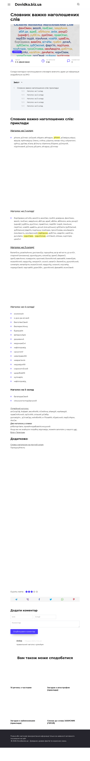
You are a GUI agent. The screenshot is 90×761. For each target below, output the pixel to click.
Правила (17, 52)
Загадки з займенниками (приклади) (22, 722)
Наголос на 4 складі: (35, 102)
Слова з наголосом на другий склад (27, 445)
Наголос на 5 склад (35, 106)
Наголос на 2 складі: (35, 95)
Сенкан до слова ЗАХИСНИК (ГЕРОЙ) (61, 722)
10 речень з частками (21, 687)
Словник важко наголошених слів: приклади (38, 88)
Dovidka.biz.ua (28, 4)
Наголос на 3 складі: (35, 99)
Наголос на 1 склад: (35, 91)
